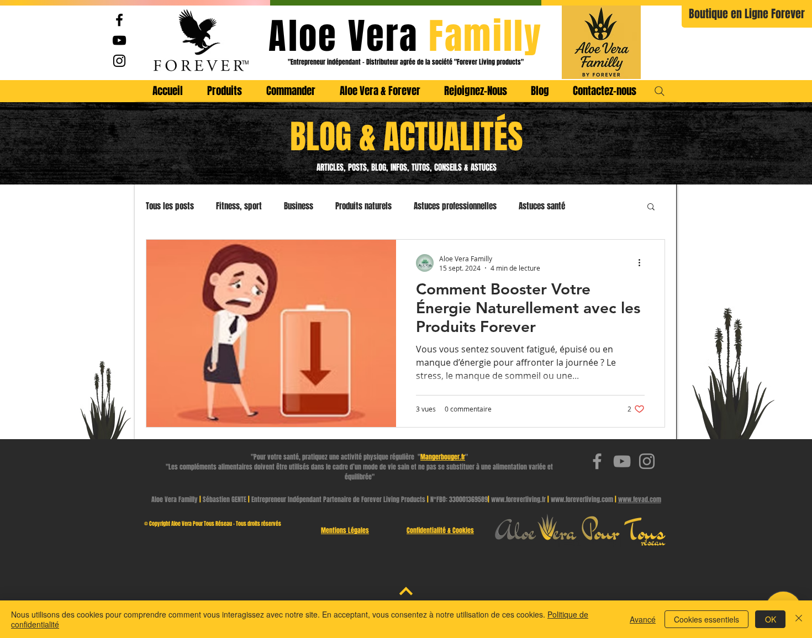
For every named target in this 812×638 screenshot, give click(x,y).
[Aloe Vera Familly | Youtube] (119, 40)
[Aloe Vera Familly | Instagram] (119, 60)
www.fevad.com (639, 499)
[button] (651, 207)
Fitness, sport (239, 206)
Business (298, 206)
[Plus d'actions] (643, 263)
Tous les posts (170, 206)
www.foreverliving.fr (518, 499)
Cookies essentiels (706, 619)
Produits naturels (363, 206)
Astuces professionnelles (455, 206)
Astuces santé (542, 206)
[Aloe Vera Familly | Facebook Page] (119, 20)
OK (770, 619)
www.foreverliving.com (582, 499)
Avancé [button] (643, 619)
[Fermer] (798, 619)
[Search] (659, 91)
